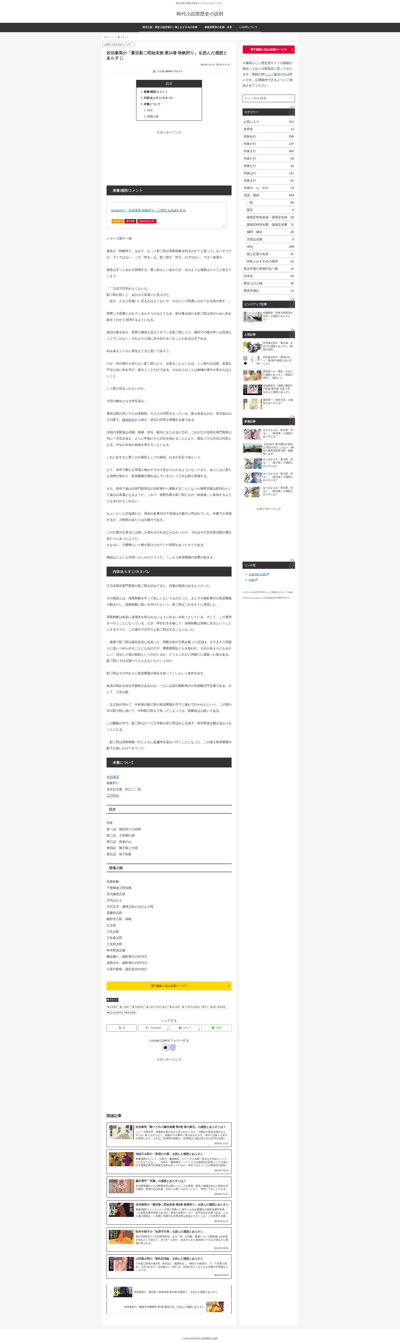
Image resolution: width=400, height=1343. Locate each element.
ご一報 (272, 74)
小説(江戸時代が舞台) (158, 1007)
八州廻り (126, 1007)
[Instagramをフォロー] (173, 1047)
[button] (292, 98)
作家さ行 (114, 1000)
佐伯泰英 (113, 777)
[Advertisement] (169, 157)
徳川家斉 (176, 1007)
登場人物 (152, 116)
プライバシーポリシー (253, 598)
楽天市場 (130, 221)
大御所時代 (139, 1007)
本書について (152, 104)
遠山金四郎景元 (116, 1013)
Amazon (117, 221)
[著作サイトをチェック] (165, 1047)
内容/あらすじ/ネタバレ (158, 97)
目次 (150, 110)
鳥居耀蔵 (131, 1013)
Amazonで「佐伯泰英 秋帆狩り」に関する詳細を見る (148, 210)
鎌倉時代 (128, 419)
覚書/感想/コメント (156, 91)
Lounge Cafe (258, 574)
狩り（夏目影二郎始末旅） (216, 1007)
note (252, 579)
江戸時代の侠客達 (192, 1007)
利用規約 (270, 598)
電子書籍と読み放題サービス (169, 985)
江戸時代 (113, 795)
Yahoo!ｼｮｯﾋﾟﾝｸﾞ (147, 221)
